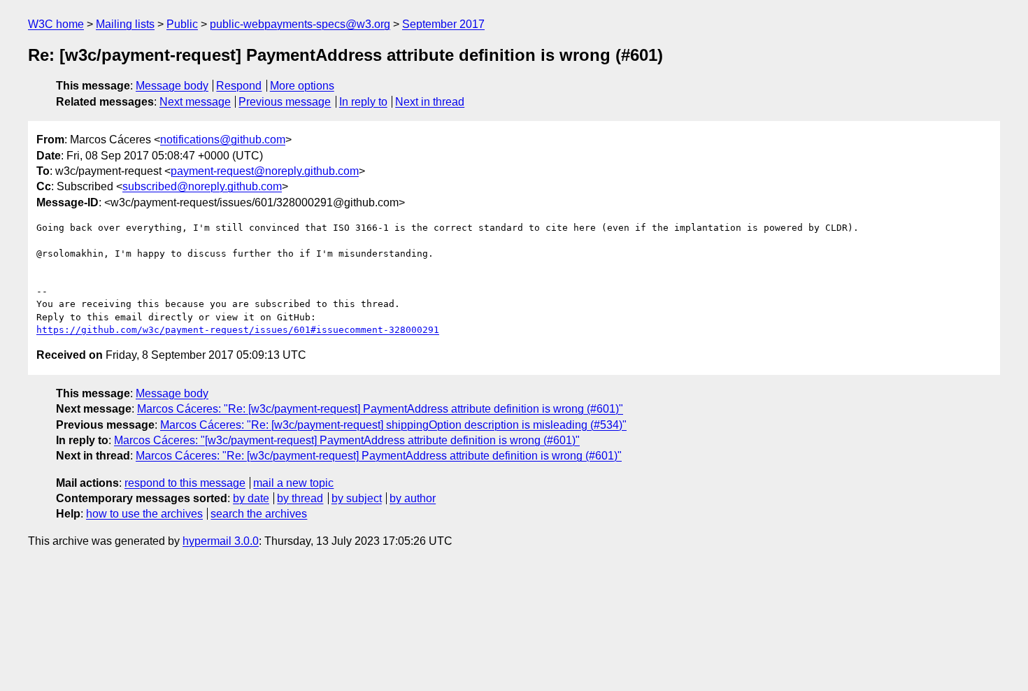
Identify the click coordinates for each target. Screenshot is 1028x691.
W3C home (56, 24)
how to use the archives (144, 514)
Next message (195, 102)
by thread (300, 498)
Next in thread (429, 102)
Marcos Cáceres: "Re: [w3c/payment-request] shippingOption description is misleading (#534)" (393, 425)
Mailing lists (125, 24)
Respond (239, 86)
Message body (172, 86)
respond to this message (184, 483)
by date (251, 498)
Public (182, 24)
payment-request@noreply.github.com (265, 171)
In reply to (363, 102)
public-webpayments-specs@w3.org (300, 24)
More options (302, 86)
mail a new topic (293, 483)
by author (413, 498)
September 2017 (443, 24)
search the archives (258, 514)
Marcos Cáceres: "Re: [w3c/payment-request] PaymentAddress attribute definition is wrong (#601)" (380, 409)
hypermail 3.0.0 (221, 541)
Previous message (284, 102)
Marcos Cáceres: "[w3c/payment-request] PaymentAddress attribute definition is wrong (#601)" (347, 440)
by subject (356, 498)
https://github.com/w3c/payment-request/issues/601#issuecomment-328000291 (237, 330)
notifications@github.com (222, 139)
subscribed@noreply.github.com (202, 186)
